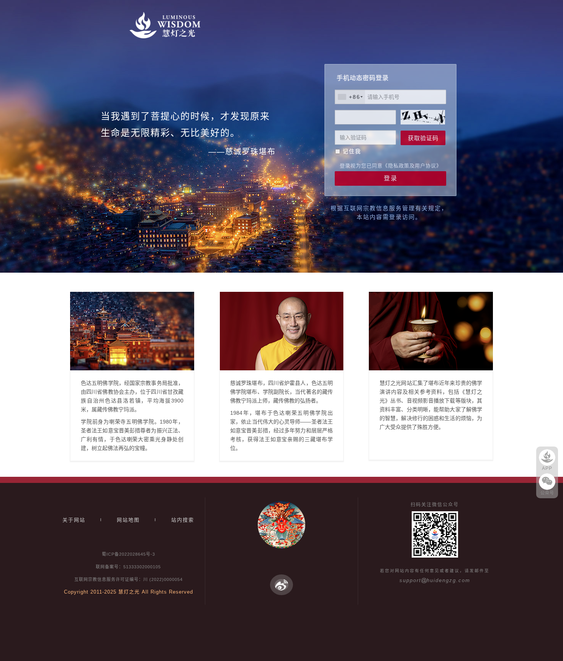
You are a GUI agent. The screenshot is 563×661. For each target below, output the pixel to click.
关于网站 (73, 520)
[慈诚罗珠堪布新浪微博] (281, 584)
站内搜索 (182, 520)
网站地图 (128, 520)
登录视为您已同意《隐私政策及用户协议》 (391, 166)
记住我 (352, 151)
